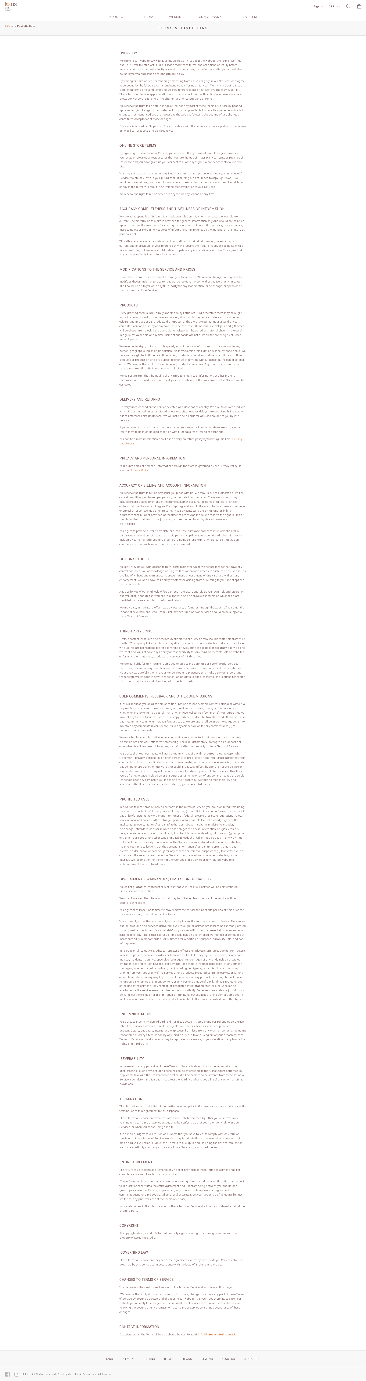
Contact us (252, 1358)
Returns (149, 1358)
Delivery (128, 1358)
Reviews (207, 1358)
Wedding (176, 17)
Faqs (109, 1358)
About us (228, 1358)
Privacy (187, 1358)
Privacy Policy (139, 470)
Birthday (146, 17)
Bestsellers (247, 17)
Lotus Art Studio (34, 1374)
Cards (113, 17)
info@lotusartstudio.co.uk (217, 1334)
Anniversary (210, 17)
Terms (168, 1358)
